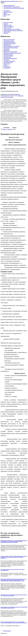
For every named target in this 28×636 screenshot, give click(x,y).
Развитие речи (7, 57)
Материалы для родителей (10, 51)
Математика (7, 50)
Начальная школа (8, 12)
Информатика (7, 45)
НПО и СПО (7, 14)
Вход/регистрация (8, 22)
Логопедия (6, 49)
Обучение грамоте (8, 54)
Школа (5, 13)
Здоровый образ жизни (9, 43)
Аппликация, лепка (9, 41)
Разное (5, 65)
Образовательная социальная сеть (12, 1)
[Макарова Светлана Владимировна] (10, 94)
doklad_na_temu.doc (7, 129)
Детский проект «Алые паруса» (12, 6)
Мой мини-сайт (8, 25)
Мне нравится (7, 630)
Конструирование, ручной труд (12, 46)
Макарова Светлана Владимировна (12, 96)
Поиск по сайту (8, 27)
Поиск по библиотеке (9, 39)
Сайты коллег (7, 31)
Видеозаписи (7, 67)
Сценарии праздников (9, 61)
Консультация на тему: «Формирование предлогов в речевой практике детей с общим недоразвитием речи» (14, 607)
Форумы (6, 33)
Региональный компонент (10, 58)
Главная (6, 23)
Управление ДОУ (8, 62)
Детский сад (7, 10)
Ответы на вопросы (9, 26)
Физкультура (7, 63)
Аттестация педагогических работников (14, 8)
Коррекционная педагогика (11, 47)
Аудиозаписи (7, 66)
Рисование (6, 59)
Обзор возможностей (9, 5)
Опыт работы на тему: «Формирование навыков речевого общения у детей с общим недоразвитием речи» (14, 595)
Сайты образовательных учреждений (13, 30)
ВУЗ (5, 16)
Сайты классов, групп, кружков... (12, 29)
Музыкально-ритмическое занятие (12, 53)
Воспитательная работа (9, 42)
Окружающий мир (8, 55)
